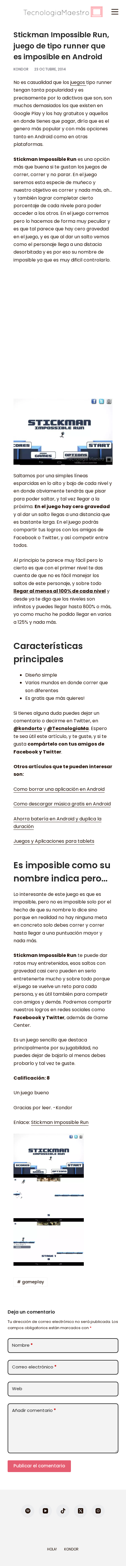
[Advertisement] (63, 334)
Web (17, 1388)
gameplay (30, 1282)
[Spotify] (27, 1511)
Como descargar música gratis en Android (62, 803)
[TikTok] (62, 1511)
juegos (78, 82)
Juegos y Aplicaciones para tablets (53, 841)
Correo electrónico (34, 1367)
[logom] (63, 11)
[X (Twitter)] (80, 1511)
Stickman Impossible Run (59, 1122)
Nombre (22, 1345)
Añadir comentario (34, 1410)
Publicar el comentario (39, 1466)
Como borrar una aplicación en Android (59, 789)
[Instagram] (98, 1511)
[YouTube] (45, 1511)
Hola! (52, 1549)
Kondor (71, 1549)
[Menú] (114, 11)
